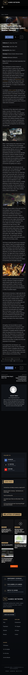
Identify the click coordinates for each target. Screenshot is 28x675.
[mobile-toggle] (2, 7)
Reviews (6, 14)
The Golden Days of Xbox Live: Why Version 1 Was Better (20, 546)
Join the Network (6, 657)
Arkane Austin (8, 359)
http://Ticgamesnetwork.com (14, 397)
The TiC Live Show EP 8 (8, 495)
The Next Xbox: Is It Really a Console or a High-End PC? (14, 487)
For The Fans (6, 653)
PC (6, 23)
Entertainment (18, 622)
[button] (26, 7)
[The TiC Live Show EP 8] (7, 539)
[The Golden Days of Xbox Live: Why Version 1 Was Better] (21, 539)
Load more (13, 566)
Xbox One (9, 23)
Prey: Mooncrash (18, 361)
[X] (14, 408)
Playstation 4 (15, 23)
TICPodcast (5, 645)
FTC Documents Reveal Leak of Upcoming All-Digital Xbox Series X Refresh (7, 560)
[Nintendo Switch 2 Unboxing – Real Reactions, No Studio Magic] (21, 524)
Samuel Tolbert (14, 395)
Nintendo (17, 527)
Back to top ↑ (19, 671)
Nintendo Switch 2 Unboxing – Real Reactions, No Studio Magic (19, 531)
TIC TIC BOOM (6, 649)
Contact (16, 634)
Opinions (4, 527)
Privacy (7, 671)
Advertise (12, 671)
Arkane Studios (16, 359)
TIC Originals (17, 626)
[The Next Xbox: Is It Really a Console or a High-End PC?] (7, 524)
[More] (21, 37)
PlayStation (5, 626)
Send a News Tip (8, 610)
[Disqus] (14, 431)
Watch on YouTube (9, 614)
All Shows (17, 630)
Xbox (3, 556)
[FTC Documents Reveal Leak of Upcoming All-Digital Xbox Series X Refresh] (7, 552)
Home (2, 14)
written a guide (11, 90)
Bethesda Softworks (6, 361)
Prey (13, 361)
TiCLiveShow (5, 542)
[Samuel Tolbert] (14, 389)
